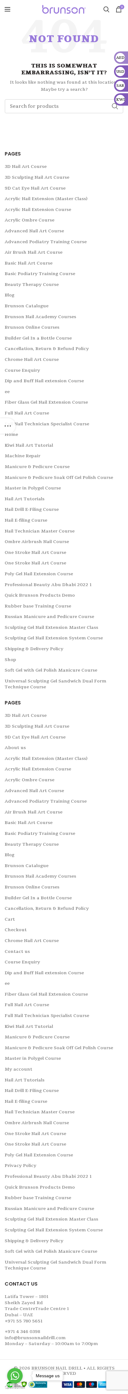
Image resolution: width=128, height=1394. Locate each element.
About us (15, 748)
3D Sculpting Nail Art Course (37, 177)
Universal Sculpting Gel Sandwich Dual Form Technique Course (55, 684)
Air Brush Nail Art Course (33, 252)
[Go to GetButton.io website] (15, 1388)
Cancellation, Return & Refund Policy (47, 349)
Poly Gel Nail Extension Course (39, 574)
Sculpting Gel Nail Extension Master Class (51, 627)
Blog (9, 295)
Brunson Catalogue (26, 306)
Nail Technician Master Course (40, 531)
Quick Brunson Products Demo (40, 595)
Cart (10, 919)
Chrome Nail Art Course (32, 359)
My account (18, 1069)
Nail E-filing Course (26, 520)
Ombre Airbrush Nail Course (37, 542)
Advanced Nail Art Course (34, 231)
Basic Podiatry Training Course (40, 274)
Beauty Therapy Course (32, 284)
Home (11, 434)
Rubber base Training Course (38, 606)
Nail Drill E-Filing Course (32, 509)
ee (7, 392)
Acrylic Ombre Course (29, 220)
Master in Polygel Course (33, 488)
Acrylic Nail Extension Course (38, 210)
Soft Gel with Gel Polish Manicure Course (51, 670)
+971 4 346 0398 (22, 1332)
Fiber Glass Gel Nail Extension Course (46, 402)
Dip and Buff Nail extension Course (44, 381)
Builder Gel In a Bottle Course (38, 338)
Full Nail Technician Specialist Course (47, 424)
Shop (10, 660)
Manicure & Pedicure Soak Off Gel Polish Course (59, 477)
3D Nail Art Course (26, 166)
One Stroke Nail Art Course (35, 552)
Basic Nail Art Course (29, 263)
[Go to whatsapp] (15, 1375)
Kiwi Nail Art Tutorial (29, 445)
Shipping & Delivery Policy (34, 649)
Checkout (16, 930)
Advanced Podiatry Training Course (46, 242)
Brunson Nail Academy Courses (40, 317)
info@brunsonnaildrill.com (35, 1338)
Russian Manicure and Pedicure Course (49, 617)
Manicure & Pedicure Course (37, 467)
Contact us (17, 951)
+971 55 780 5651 (24, 1321)
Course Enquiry (22, 370)
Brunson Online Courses (32, 327)
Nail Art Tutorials (24, 499)
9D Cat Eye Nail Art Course (35, 188)
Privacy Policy (20, 1165)
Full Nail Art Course (27, 413)
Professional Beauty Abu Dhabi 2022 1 (48, 585)
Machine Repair (22, 456)
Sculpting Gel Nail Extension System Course (54, 638)
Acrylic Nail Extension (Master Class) (46, 199)
